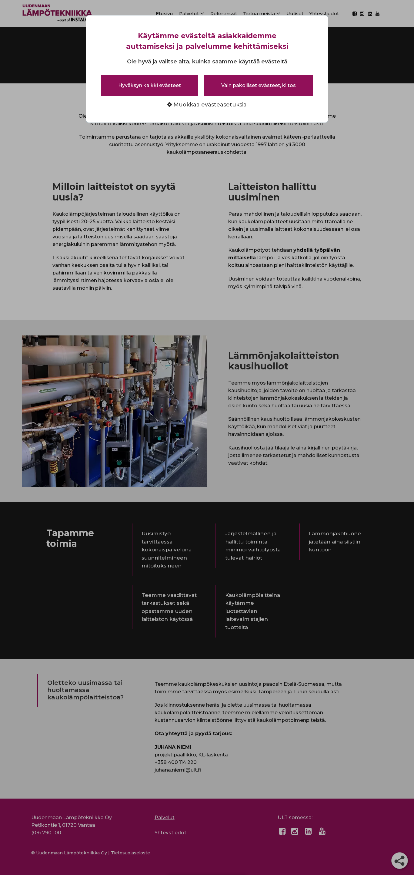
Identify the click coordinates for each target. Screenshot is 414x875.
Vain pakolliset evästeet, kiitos (258, 85)
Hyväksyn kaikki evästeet (149, 85)
